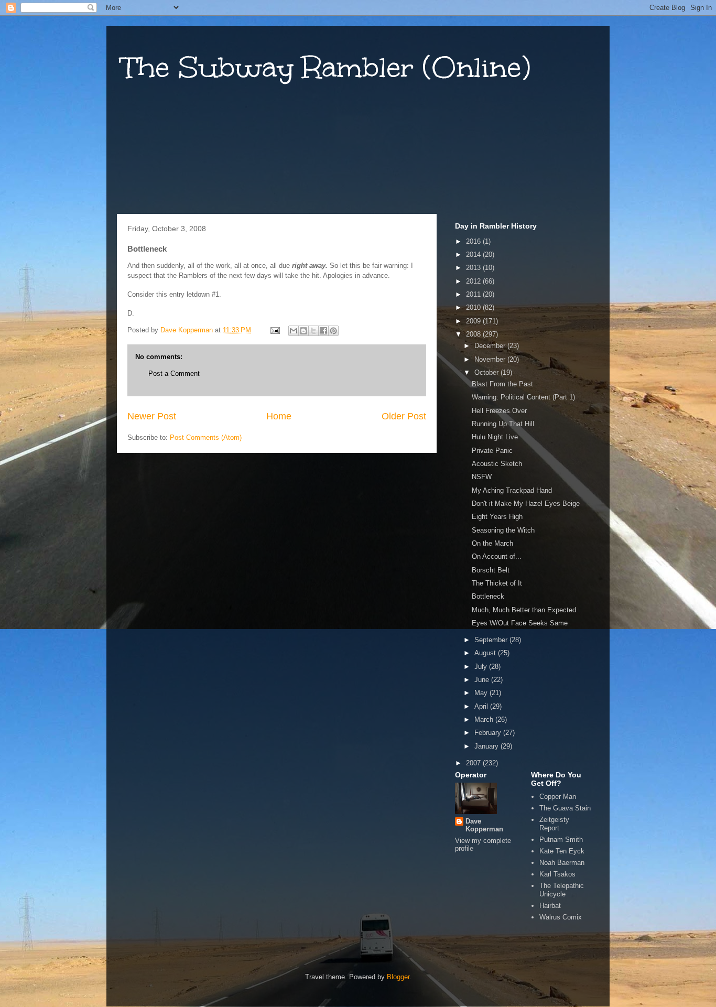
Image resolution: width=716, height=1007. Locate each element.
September (491, 640)
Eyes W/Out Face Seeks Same (520, 623)
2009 (474, 321)
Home (278, 416)
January (487, 746)
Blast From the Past (502, 384)
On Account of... (497, 556)
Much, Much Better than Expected (524, 610)
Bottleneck (488, 596)
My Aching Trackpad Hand (512, 490)
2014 (474, 254)
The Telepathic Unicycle (561, 890)
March (484, 719)
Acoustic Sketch (497, 464)
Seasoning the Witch (503, 530)
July (481, 666)
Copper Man (557, 796)
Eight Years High (497, 517)
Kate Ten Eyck (561, 851)
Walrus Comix (560, 917)
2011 (474, 294)
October (487, 372)
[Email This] (293, 331)
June (482, 680)
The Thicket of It (497, 583)
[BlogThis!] (303, 331)
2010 (474, 307)
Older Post (404, 416)
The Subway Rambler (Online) (326, 67)
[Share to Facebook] (323, 331)
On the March (492, 543)
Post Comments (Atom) (206, 437)
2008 (474, 334)
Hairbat (550, 905)
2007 (474, 763)
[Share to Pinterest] (333, 331)
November (490, 359)
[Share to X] (313, 331)
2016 (474, 241)
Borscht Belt (490, 570)
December (490, 346)
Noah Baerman (561, 863)
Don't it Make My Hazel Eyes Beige (526, 503)
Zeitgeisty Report (554, 824)
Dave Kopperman (484, 825)
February (488, 733)
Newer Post (151, 416)
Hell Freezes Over (499, 411)
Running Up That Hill (503, 424)
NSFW (482, 477)
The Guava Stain (565, 808)
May (482, 693)
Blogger (398, 977)
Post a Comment (174, 373)
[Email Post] (274, 330)
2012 (474, 281)
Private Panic (492, 450)
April (482, 706)
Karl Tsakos (557, 874)
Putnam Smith (561, 839)
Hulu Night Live (495, 437)
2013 (474, 268)
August (486, 653)
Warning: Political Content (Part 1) (523, 397)
